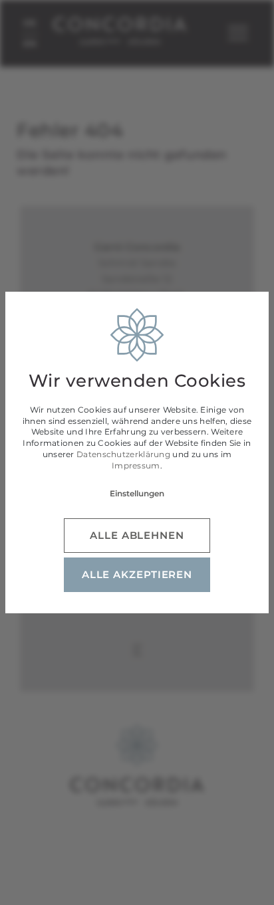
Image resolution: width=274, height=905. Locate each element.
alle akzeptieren (137, 574)
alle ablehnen (137, 535)
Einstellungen (137, 493)
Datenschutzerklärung (123, 454)
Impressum (136, 465)
